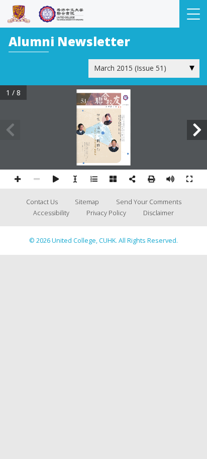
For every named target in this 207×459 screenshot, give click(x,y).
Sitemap (87, 202)
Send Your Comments (148, 202)
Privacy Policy (106, 213)
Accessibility (51, 213)
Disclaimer (158, 213)
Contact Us (42, 202)
